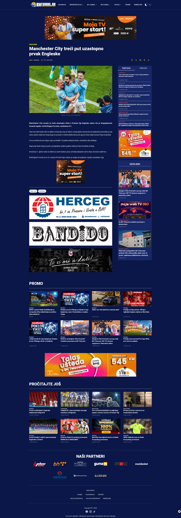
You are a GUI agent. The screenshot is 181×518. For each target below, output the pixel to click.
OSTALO (117, 4)
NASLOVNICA (90, 490)
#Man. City (33, 191)
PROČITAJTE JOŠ (45, 384)
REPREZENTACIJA (76, 4)
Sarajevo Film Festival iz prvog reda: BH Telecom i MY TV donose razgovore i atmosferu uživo (133, 193)
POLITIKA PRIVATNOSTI (93, 498)
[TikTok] (94, 511)
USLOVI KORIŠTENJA (76, 498)
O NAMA (79, 494)
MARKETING (138, 4)
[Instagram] (90, 511)
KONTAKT (101, 494)
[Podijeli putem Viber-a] (144, 60)
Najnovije (143, 68)
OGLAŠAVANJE (90, 494)
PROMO (127, 4)
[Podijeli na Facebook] (131, 60)
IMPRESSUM (107, 498)
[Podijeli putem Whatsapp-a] (148, 60)
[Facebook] (87, 511)
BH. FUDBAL (91, 4)
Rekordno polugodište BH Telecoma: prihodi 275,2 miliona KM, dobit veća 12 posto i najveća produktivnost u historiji (133, 253)
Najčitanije (126, 68)
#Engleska (42, 191)
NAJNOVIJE (62, 4)
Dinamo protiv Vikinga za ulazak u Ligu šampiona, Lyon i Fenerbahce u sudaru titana (74, 312)
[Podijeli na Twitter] (136, 60)
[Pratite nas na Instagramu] (140, 60)
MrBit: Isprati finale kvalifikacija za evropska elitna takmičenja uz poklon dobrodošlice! (42, 312)
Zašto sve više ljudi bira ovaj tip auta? (105, 310)
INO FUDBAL (105, 4)
